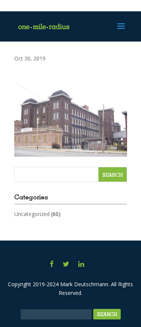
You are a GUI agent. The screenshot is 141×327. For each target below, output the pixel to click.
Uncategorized (32, 213)
